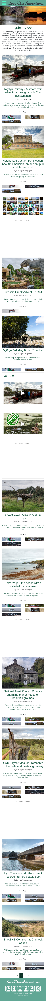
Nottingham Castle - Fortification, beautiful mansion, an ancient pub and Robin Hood (23, 164)
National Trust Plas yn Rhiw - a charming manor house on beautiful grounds (23, 695)
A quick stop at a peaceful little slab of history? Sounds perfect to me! (23, 359)
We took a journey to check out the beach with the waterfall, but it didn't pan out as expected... (23, 594)
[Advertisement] (23, 238)
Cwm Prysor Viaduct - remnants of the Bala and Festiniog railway (23, 764)
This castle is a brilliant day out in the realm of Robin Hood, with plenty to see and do (23, 176)
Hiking (11, 610)
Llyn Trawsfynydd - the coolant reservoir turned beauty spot (23, 875)
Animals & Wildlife (34, 539)
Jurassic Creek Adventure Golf (23, 292)
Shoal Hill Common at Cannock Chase (23, 941)
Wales (11, 117)
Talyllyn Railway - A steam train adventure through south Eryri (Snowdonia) (23, 92)
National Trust (34, 605)
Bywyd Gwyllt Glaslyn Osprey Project (23, 516)
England (11, 187)
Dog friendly (34, 117)
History (11, 121)
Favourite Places (34, 187)
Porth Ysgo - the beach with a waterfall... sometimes (23, 584)
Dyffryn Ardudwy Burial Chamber (23, 350)
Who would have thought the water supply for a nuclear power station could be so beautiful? (23, 885)
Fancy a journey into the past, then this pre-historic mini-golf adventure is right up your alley (23, 300)
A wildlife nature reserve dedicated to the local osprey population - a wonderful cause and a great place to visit (23, 527)
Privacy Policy (23, 995)
